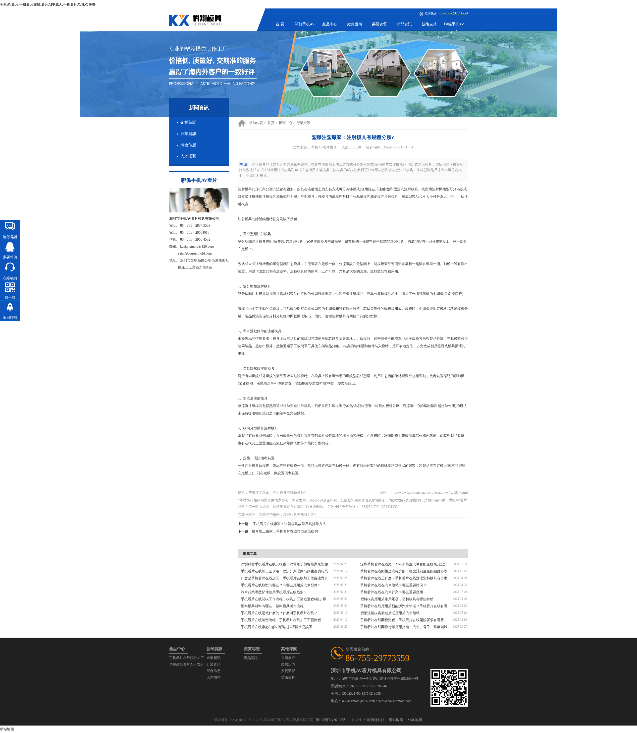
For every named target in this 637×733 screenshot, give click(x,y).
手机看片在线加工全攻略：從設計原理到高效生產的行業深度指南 (287, 571)
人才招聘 (188, 156)
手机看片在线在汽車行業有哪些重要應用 (391, 592)
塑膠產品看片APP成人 (186, 664)
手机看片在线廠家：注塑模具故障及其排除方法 (289, 524)
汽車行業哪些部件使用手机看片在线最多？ (274, 592)
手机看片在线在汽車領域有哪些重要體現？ (393, 585)
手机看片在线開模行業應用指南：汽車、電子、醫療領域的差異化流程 (406, 627)
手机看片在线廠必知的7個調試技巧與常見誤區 (276, 627)
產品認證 (251, 658)
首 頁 (280, 24)
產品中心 (329, 24)
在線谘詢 (10, 278)
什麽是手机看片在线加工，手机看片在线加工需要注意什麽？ (287, 578)
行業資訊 (188, 134)
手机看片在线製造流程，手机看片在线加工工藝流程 (281, 620)
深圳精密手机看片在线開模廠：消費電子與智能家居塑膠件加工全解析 (287, 564)
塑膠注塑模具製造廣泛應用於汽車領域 (390, 613)
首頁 (270, 123)
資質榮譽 (288, 671)
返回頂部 (10, 318)
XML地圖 (414, 720)
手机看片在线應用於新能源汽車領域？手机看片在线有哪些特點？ (406, 606)
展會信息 (188, 145)
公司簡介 (288, 658)
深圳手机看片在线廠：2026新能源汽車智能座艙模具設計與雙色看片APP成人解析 (406, 564)
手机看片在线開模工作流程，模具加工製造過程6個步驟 (283, 599)
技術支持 (429, 24)
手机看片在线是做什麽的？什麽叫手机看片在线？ (279, 613)
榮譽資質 (379, 24)
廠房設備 (354, 24)
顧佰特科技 (375, 720)
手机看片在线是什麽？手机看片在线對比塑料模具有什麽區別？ (406, 578)
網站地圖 (396, 720)
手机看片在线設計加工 (186, 658)
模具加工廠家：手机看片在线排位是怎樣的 (285, 531)
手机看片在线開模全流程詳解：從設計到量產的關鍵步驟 (403, 571)
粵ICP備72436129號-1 (332, 720)
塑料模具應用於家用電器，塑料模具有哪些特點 (396, 599)
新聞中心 (285, 123)
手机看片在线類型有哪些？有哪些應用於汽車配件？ (281, 585)
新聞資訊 (404, 24)
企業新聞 (188, 122)
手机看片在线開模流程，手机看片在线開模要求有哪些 (402, 620)
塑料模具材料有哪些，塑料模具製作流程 (272, 606)
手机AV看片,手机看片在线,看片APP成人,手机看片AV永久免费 (48, 4)
